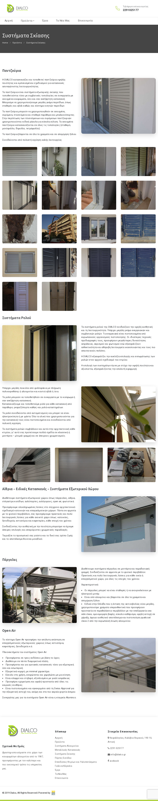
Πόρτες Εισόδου (63, 758)
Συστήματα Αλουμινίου (67, 746)
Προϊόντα (26, 20)
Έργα (45, 20)
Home (5, 43)
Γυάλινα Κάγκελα (63, 766)
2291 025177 (117, 748)
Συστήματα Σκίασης (65, 754)
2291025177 (131, 10)
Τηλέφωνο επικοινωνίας (135, 6)
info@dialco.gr (118, 754)
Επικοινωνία (85, 20)
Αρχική (9, 20)
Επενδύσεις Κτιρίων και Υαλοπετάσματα (76, 762)
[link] (53, 792)
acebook (114, 760)
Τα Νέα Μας (63, 20)
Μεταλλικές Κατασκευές (67, 750)
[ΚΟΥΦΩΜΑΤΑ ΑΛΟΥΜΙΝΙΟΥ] (17, 8)
